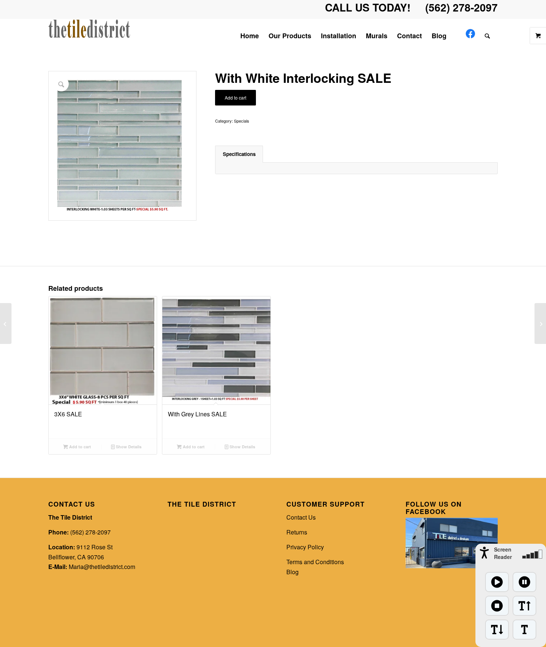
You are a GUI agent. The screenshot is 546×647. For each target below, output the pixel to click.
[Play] (497, 582)
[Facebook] (470, 35)
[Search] (489, 35)
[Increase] (524, 606)
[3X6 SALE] (540, 323)
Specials (241, 121)
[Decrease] (497, 630)
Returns (296, 532)
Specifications (239, 153)
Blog (292, 572)
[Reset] (524, 630)
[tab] (239, 154)
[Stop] (497, 606)
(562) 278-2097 (90, 532)
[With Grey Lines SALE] (6, 323)
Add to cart (235, 97)
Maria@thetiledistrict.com (102, 566)
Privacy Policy (305, 547)
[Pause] (524, 582)
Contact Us (301, 517)
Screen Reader (503, 553)
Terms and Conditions (315, 561)
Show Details (128, 446)
